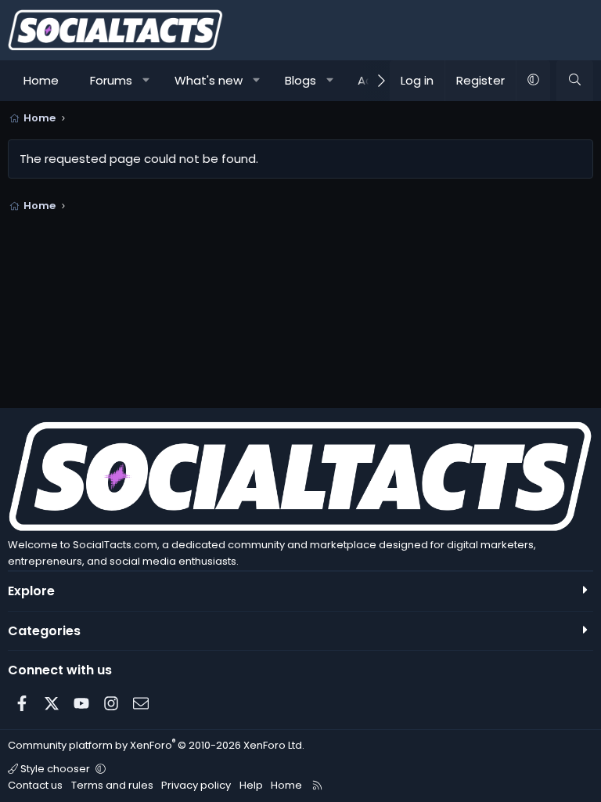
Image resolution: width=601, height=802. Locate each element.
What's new (209, 80)
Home (41, 80)
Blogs (300, 80)
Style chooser (55, 768)
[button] (147, 80)
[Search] (574, 80)
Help (251, 785)
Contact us (35, 785)
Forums (111, 80)
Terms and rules (112, 785)
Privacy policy (196, 785)
